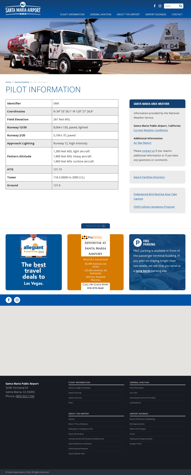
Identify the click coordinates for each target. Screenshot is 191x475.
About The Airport (79, 414)
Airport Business (139, 414)
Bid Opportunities (137, 424)
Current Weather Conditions (151, 130)
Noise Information (76, 434)
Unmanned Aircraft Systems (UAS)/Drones (86, 438)
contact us (148, 150)
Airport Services (75, 397)
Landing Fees (135, 402)
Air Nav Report (142, 142)
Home (8, 82)
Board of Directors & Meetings (142, 419)
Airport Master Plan (77, 453)
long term (143, 271)
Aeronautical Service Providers (143, 397)
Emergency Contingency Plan (81, 429)
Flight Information (79, 382)
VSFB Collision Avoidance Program (154, 206)
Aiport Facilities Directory (149, 177)
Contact (177, 14)
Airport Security (75, 392)
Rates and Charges (138, 429)
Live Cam (133, 392)
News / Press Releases (78, 424)
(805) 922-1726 (25, 396)
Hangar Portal (136, 443)
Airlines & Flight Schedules (80, 388)
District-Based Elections (78, 448)
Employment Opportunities (141, 438)
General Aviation (22, 82)
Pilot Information (137, 388)
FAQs (71, 402)
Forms (132, 434)
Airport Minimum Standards (80, 443)
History (72, 419)
